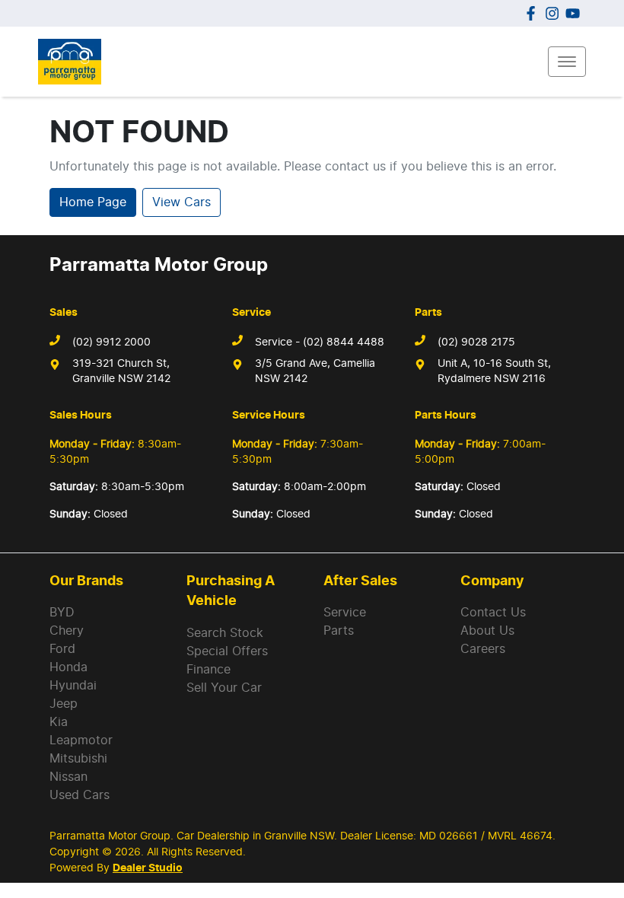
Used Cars (79, 795)
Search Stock (224, 633)
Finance (208, 670)
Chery (66, 631)
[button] (567, 61)
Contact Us (493, 613)
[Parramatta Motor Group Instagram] (555, 13)
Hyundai (73, 686)
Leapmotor (81, 740)
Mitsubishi (78, 759)
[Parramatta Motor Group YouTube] (575, 13)
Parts (338, 631)
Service (344, 613)
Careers (482, 649)
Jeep (63, 704)
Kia (58, 722)
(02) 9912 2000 (111, 342)
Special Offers (227, 651)
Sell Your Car (224, 688)
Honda (68, 667)
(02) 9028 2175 (476, 342)
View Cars (181, 202)
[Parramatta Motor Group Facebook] (534, 13)
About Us (487, 631)
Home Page (92, 202)
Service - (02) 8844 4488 (319, 342)
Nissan (68, 777)
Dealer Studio (148, 868)
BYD (62, 613)
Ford (62, 649)
